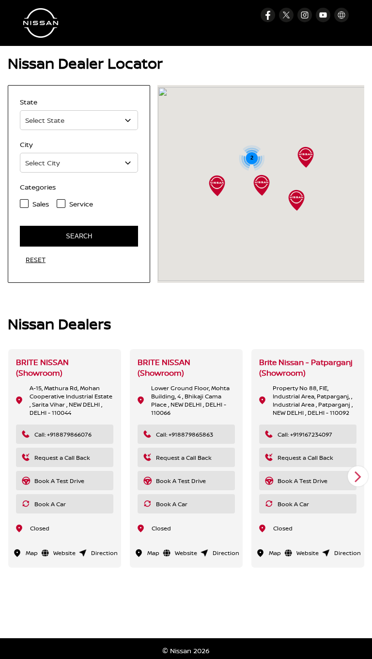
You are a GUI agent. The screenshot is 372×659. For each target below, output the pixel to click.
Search (79, 236)
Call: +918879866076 (63, 434)
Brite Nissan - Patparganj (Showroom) (306, 367)
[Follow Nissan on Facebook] (268, 15)
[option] (65, 458)
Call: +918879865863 (184, 434)
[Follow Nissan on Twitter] (286, 15)
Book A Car (50, 504)
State (28, 101)
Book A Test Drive (59, 481)
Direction (104, 553)
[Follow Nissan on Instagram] (304, 15)
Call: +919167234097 (305, 434)
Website (64, 553)
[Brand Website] (341, 15)
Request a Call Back (62, 458)
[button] (296, 200)
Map (32, 553)
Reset (36, 259)
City (26, 144)
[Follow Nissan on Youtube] (323, 15)
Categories (38, 186)
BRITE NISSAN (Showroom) (42, 367)
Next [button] (358, 476)
